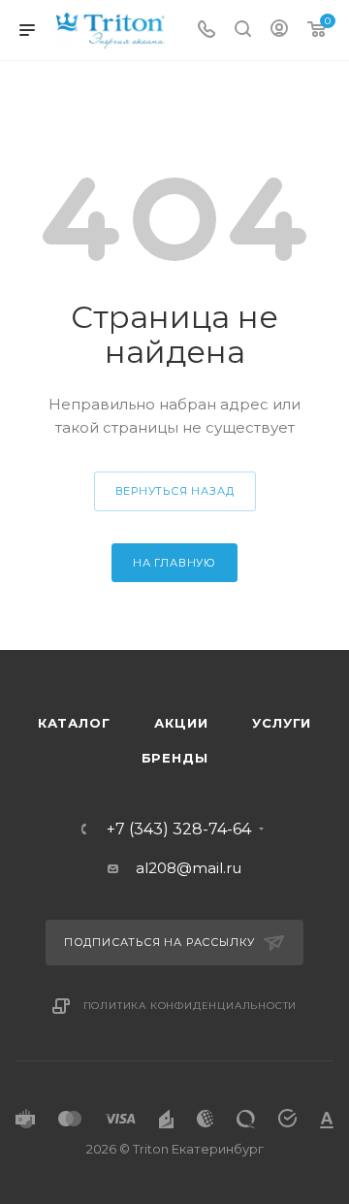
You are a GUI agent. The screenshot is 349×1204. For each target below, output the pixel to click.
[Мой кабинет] (279, 30)
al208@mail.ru (188, 868)
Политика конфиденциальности (190, 1005)
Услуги (281, 723)
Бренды (175, 757)
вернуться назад (175, 491)
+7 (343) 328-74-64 (179, 829)
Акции (180, 723)
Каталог (74, 723)
